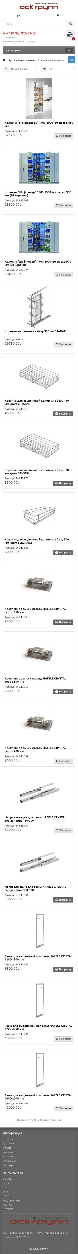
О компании (10, 1160)
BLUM (6, 1183)
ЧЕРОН (7, 1196)
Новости (8, 1156)
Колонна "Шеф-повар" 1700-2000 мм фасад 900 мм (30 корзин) (38, 263)
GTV (5, 1187)
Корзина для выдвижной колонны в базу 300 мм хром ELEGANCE (37, 540)
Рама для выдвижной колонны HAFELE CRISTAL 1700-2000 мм (38, 1027)
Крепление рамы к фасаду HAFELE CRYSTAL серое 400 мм (35, 749)
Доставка (8, 1143)
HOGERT (8, 1209)
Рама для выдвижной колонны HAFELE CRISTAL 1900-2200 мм (38, 1096)
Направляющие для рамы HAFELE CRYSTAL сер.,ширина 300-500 (35, 888)
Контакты (8, 1152)
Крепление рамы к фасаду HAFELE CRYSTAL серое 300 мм (35, 679)
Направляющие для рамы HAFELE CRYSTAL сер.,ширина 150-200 (35, 818)
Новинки (8, 1138)
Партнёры (9, 1165)
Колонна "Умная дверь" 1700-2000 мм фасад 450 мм (39, 124)
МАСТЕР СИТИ (11, 1200)
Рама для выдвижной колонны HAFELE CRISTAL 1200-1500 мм (38, 957)
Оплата (7, 1147)
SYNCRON (8, 1191)
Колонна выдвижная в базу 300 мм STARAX (35, 331)
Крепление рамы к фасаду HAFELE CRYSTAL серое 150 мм (35, 610)
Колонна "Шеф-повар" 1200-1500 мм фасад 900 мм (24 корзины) (38, 193)
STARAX (7, 1204)
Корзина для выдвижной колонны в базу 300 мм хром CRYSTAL (37, 471)
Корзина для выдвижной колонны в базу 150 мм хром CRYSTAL (37, 402)
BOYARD (8, 1178)
